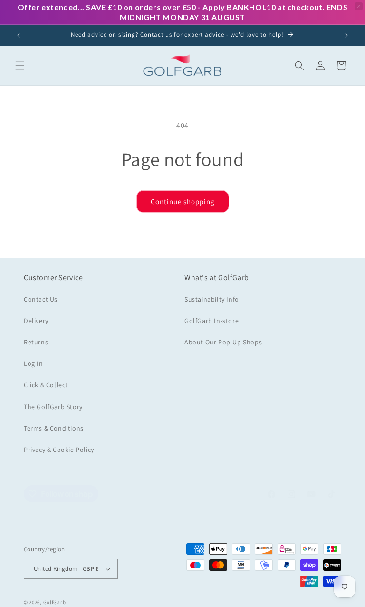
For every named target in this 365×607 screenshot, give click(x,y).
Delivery (36, 320)
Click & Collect (46, 385)
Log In (33, 363)
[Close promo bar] (359, 6)
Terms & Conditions (54, 428)
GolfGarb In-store (211, 320)
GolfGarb (54, 602)
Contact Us (41, 299)
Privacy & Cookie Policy (59, 449)
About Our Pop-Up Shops (223, 342)
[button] (20, 65)
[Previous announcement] (18, 35)
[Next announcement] (346, 35)
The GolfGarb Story (53, 406)
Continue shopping (183, 201)
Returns (36, 342)
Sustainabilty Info (211, 299)
